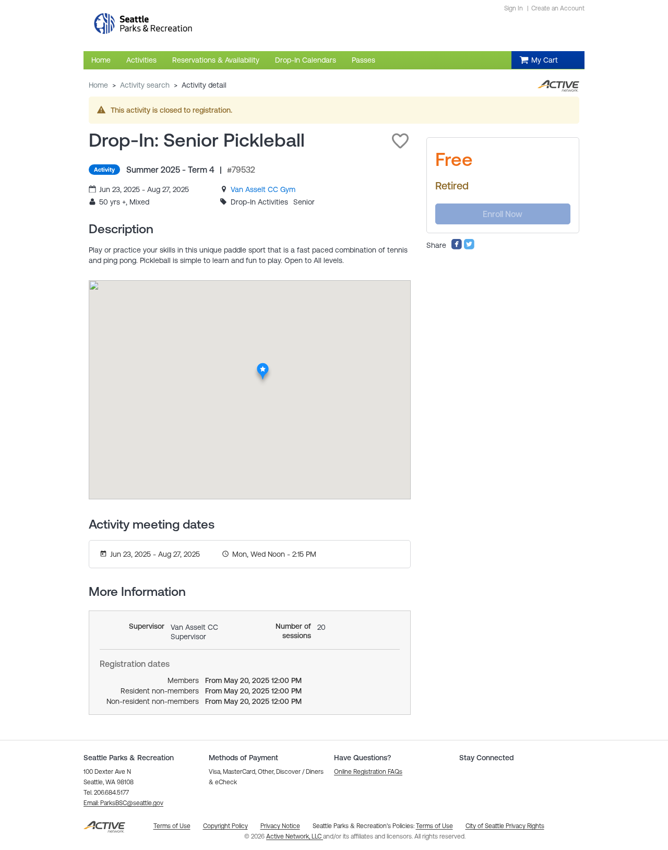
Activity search (145, 85)
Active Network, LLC (294, 836)
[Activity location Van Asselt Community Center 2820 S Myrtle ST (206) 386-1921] (262, 366)
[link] (263, 189)
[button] (400, 141)
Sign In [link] (513, 8)
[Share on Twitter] (469, 247)
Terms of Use (434, 826)
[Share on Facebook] (456, 247)
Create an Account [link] (557, 8)
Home (98, 85)
